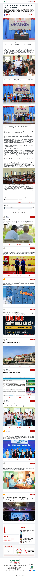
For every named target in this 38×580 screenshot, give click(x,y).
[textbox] (19, 207)
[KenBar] (8, 551)
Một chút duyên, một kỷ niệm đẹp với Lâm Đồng (11, 342)
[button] (29, 245)
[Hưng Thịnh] (29, 551)
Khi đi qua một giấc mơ (7, 219)
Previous (4, 551)
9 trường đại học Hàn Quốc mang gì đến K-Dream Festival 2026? (14, 497)
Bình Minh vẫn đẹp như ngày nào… (9, 403)
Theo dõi (32, 248)
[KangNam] (19, 551)
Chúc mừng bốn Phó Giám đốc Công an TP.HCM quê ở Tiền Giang (28, 539)
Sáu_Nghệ (8, 14)
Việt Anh (7, 430)
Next (33, 551)
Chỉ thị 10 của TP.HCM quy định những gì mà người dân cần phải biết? (28, 533)
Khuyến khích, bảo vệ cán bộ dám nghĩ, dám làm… (12, 372)
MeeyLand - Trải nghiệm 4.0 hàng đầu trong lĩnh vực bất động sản (28, 536)
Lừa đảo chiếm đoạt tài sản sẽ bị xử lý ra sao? (11, 312)
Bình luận (6, 205)
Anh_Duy (7, 216)
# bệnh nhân (9, 540)
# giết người (5, 540)
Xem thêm (19, 524)
